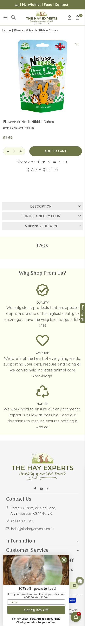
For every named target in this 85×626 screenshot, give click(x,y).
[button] (78, 17)
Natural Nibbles (24, 127)
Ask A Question (44, 169)
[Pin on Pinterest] (49, 162)
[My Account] (69, 17)
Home (6, 30)
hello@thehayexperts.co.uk (32, 529)
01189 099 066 (22, 521)
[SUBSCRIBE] (74, 585)
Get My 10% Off (36, 610)
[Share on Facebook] (38, 162)
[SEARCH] (13, 17)
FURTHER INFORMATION (41, 216)
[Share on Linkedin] (54, 162)
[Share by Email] (65, 162)
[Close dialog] (63, 559)
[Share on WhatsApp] (60, 162)
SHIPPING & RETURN (41, 226)
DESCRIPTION (41, 206)
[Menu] (5, 17)
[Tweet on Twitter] (44, 162)
